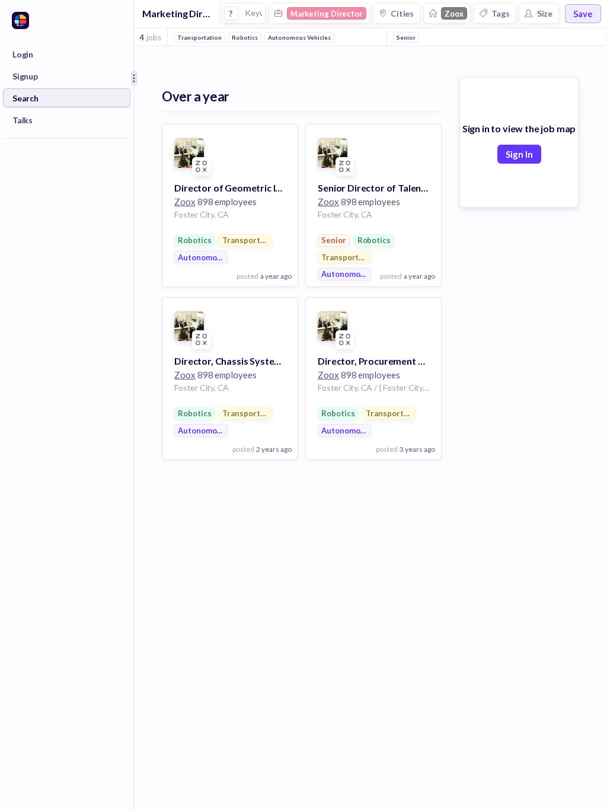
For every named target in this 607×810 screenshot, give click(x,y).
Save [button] (583, 13)
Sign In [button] (519, 154)
